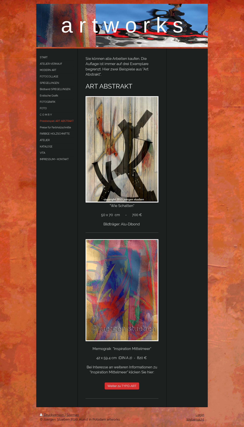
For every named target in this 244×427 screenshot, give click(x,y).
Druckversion (54, 415)
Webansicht (195, 419)
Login (200, 415)
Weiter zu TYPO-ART (121, 386)
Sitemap (72, 415)
